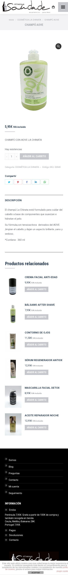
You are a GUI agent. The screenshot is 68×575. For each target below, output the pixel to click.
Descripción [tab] (13, 200)
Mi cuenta (14, 486)
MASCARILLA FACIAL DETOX (42, 387)
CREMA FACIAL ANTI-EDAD (41, 277)
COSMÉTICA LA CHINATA (27, 167)
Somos (12, 460)
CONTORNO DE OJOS (37, 332)
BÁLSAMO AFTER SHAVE (40, 304)
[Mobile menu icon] (63, 7)
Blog (11, 466)
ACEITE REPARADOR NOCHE (42, 415)
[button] (58, 46)
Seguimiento (15, 493)
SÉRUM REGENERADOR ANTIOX (43, 360)
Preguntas (14, 473)
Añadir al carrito (34, 156)
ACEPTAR (36, 573)
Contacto (13, 480)
